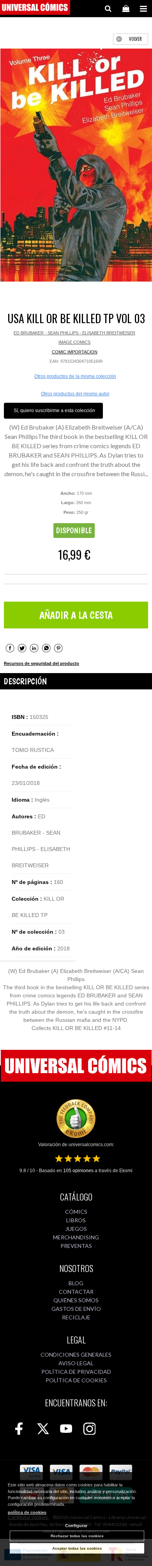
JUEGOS (76, 1228)
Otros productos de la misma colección (75, 376)
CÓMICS (76, 1211)
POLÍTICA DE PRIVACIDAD (76, 1371)
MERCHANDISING (76, 1237)
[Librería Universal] (35, 8)
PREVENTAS (76, 1245)
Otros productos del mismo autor (75, 394)
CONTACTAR (76, 1291)
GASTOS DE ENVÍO (76, 1308)
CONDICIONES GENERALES (76, 1354)
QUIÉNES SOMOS (76, 1300)
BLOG (76, 1283)
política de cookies (27, 1512)
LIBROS (76, 1220)
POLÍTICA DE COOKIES (76, 1380)
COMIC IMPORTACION (74, 352)
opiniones (78, 1170)
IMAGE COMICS (74, 342)
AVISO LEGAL (76, 1363)
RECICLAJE (76, 1317)
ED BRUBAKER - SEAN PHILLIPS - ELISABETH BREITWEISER (74, 333)
